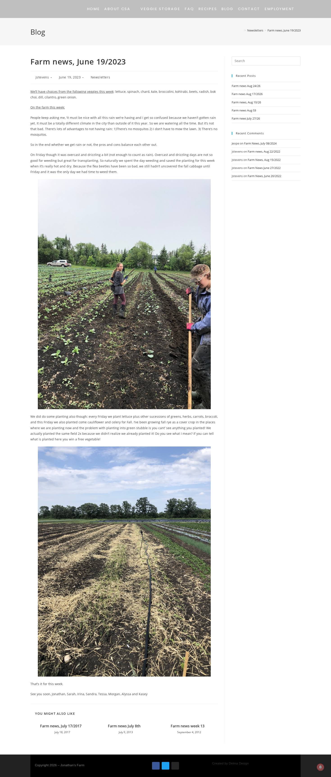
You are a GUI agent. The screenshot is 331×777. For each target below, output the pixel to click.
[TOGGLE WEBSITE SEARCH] (300, 9)
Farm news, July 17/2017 (61, 726)
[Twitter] (165, 766)
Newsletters (100, 77)
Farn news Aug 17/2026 (247, 94)
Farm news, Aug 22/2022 (264, 151)
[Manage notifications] (320, 767)
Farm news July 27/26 (246, 118)
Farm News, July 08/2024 (260, 143)
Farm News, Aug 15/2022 (264, 160)
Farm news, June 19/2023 (284, 30)
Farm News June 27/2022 (264, 168)
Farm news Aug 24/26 (246, 86)
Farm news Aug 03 (244, 110)
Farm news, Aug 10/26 (246, 102)
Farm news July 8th (124, 726)
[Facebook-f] (156, 766)
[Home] (242, 30)
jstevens (42, 77)
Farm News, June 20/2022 (264, 176)
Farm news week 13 (187, 726)
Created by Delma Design (230, 763)
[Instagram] (175, 766)
